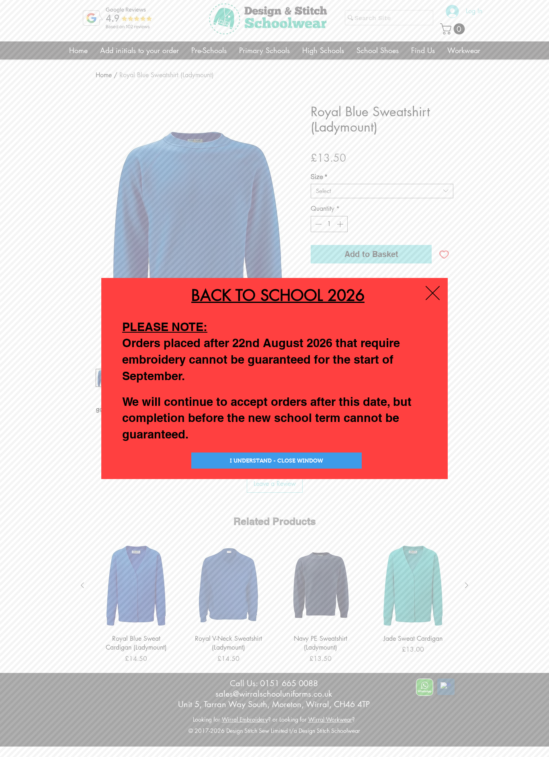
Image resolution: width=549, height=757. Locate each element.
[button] (433, 293)
